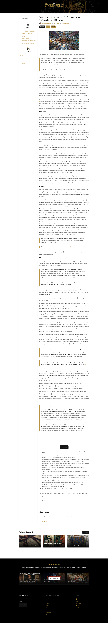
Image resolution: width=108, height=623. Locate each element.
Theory (53, 26)
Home (24, 9)
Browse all (86, 532)
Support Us (23, 604)
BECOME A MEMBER (50, 9)
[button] (31, 9)
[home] (54, 5)
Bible (48, 26)
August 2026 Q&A (25, 38)
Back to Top (64, 447)
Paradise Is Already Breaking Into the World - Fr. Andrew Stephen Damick (28, 35)
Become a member (54, 578)
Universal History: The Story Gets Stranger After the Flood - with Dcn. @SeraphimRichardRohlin (29, 42)
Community (60, 9)
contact (80, 9)
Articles (42, 26)
